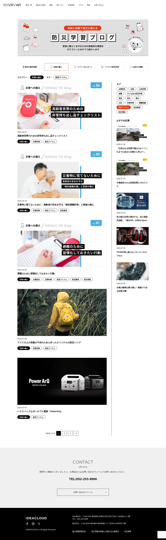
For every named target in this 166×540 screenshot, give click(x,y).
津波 (120, 98)
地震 (120, 94)
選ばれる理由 (40, 5)
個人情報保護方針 (79, 531)
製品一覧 (29, 5)
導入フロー (60, 5)
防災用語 (122, 112)
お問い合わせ (99, 5)
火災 (120, 103)
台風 (132, 89)
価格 (50, 5)
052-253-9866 (86, 479)
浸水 (137, 98)
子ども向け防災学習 (134, 94)
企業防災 (122, 89)
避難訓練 (142, 103)
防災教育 (137, 107)
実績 (88, 5)
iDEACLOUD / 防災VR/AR (11, 5)
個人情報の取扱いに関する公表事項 (105, 531)
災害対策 (130, 103)
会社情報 (127, 531)
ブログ (80, 5)
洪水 (129, 98)
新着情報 (71, 5)
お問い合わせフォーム (83, 492)
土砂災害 (142, 89)
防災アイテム (123, 107)
